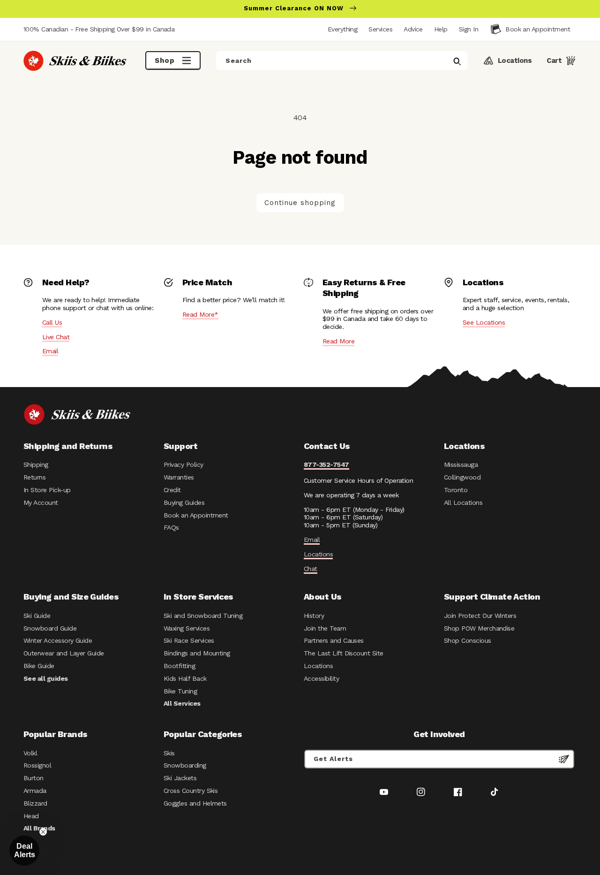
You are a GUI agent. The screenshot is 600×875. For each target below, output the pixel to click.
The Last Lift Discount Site (343, 653)
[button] (468, 29)
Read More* (200, 314)
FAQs (171, 527)
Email (50, 351)
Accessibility (321, 678)
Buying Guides (184, 502)
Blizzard (35, 803)
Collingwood (462, 477)
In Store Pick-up (46, 490)
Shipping (35, 464)
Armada (34, 790)
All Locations (463, 502)
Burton (33, 778)
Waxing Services (187, 628)
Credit (172, 490)
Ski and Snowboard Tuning (203, 615)
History (314, 615)
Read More (338, 341)
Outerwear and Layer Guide (63, 653)
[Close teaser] (43, 832)
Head (31, 816)
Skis (169, 753)
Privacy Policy (183, 464)
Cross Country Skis (191, 790)
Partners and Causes (334, 640)
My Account (40, 502)
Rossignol (37, 765)
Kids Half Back (185, 678)
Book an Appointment (196, 515)
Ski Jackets (180, 778)
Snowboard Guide (49, 628)
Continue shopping (300, 202)
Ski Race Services (189, 640)
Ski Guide (36, 615)
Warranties (179, 477)
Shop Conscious (467, 640)
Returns (34, 477)
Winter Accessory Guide (57, 640)
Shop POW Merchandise (479, 628)
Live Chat (55, 337)
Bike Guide (38, 666)
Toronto (455, 490)
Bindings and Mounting (197, 653)
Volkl (30, 753)
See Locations (484, 322)
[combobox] (341, 60)
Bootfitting (179, 666)
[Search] (457, 61)
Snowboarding (185, 765)
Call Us (52, 322)
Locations (318, 554)
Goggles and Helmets (195, 803)
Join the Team (325, 628)
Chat (310, 568)
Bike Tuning (180, 691)
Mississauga (461, 464)
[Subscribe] (564, 759)
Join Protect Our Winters (480, 615)
